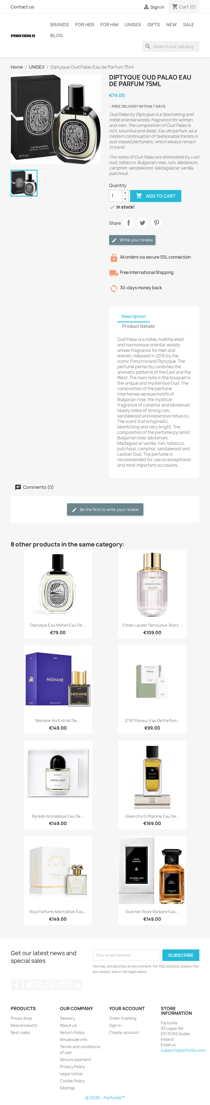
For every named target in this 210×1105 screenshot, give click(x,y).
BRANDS (59, 25)
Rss (40, 985)
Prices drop (21, 1018)
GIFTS (153, 25)
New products (24, 1025)
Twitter (28, 985)
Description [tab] (133, 316)
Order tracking (122, 1018)
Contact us (22, 7)
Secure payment (75, 1059)
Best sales (20, 1032)
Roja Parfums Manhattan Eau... (58, 911)
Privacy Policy (72, 1066)
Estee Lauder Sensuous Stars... (152, 625)
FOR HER (84, 25)
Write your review (136, 239)
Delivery (67, 1018)
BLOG (56, 36)
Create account (124, 1032)
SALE (188, 25)
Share (128, 222)
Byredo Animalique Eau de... (58, 816)
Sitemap (67, 1088)
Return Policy (72, 1032)
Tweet (142, 222)
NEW (171, 25)
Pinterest (156, 222)
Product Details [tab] (138, 326)
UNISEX (133, 25)
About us (68, 1025)
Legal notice (71, 1073)
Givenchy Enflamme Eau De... (152, 816)
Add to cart (156, 195)
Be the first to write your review (109, 509)
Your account (127, 1008)
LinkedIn (76, 985)
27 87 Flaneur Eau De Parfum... (152, 720)
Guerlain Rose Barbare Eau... (152, 911)
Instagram (64, 985)
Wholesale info (74, 1039)
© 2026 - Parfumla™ (105, 1098)
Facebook (16, 985)
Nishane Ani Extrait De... (58, 720)
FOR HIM (109, 25)
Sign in (115, 1025)
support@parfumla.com (183, 1050)
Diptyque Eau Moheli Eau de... (58, 625)
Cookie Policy (72, 1080)
